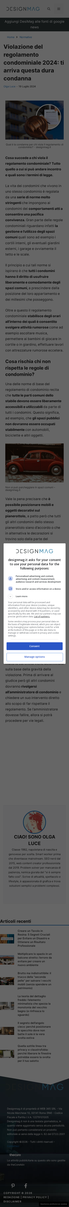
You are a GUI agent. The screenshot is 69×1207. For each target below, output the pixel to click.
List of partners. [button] (42, 616)
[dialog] (35, 603)
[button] (34, 596)
